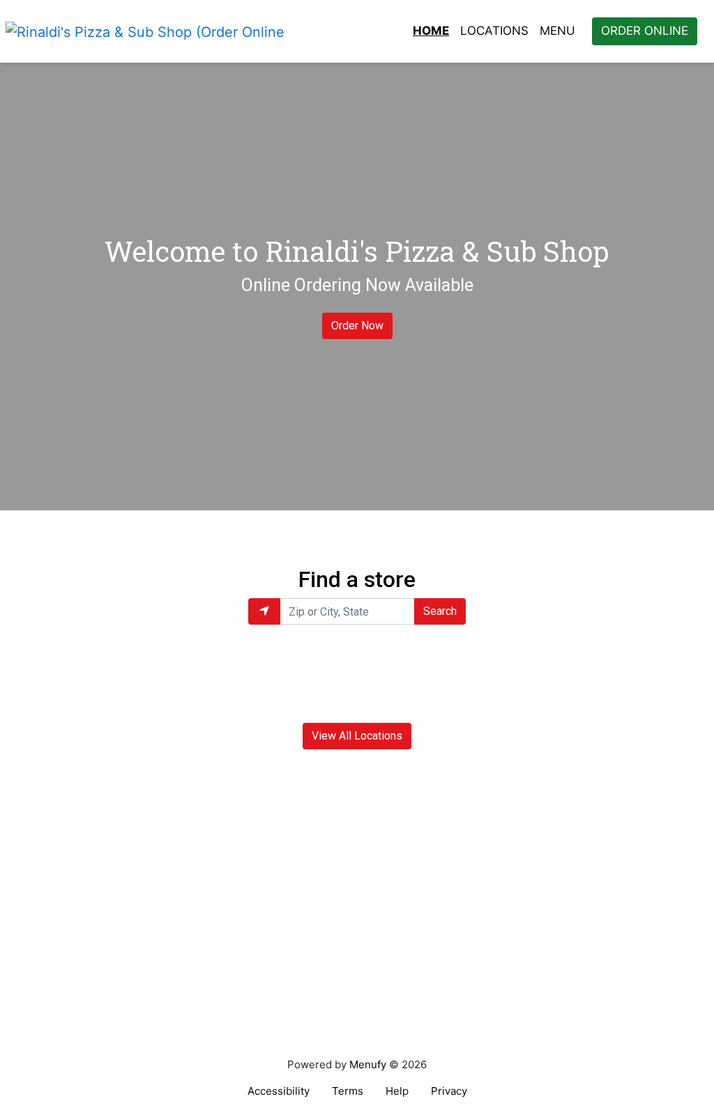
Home (431, 31)
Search (440, 611)
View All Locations (357, 735)
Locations (494, 31)
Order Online (644, 31)
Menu (557, 31)
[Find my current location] (264, 611)
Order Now (357, 325)
